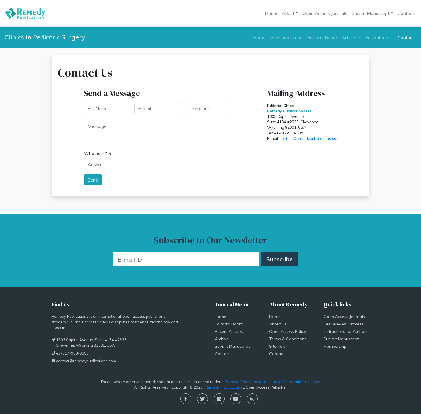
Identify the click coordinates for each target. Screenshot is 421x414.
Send (93, 180)
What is (97, 153)
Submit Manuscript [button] (370, 13)
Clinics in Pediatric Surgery (45, 37)
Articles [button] (349, 37)
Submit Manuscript (232, 346)
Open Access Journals (324, 13)
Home (271, 13)
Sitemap (277, 346)
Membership (335, 346)
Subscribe (279, 259)
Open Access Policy (287, 331)
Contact (406, 13)
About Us (278, 324)
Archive (222, 338)
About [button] (288, 13)
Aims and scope (286, 37)
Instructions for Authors (346, 331)
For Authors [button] (377, 37)
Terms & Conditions (287, 338)
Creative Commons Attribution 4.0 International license (272, 381)
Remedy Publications (223, 387)
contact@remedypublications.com (309, 138)
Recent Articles (229, 331)
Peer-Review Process (343, 324)
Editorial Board (322, 37)
